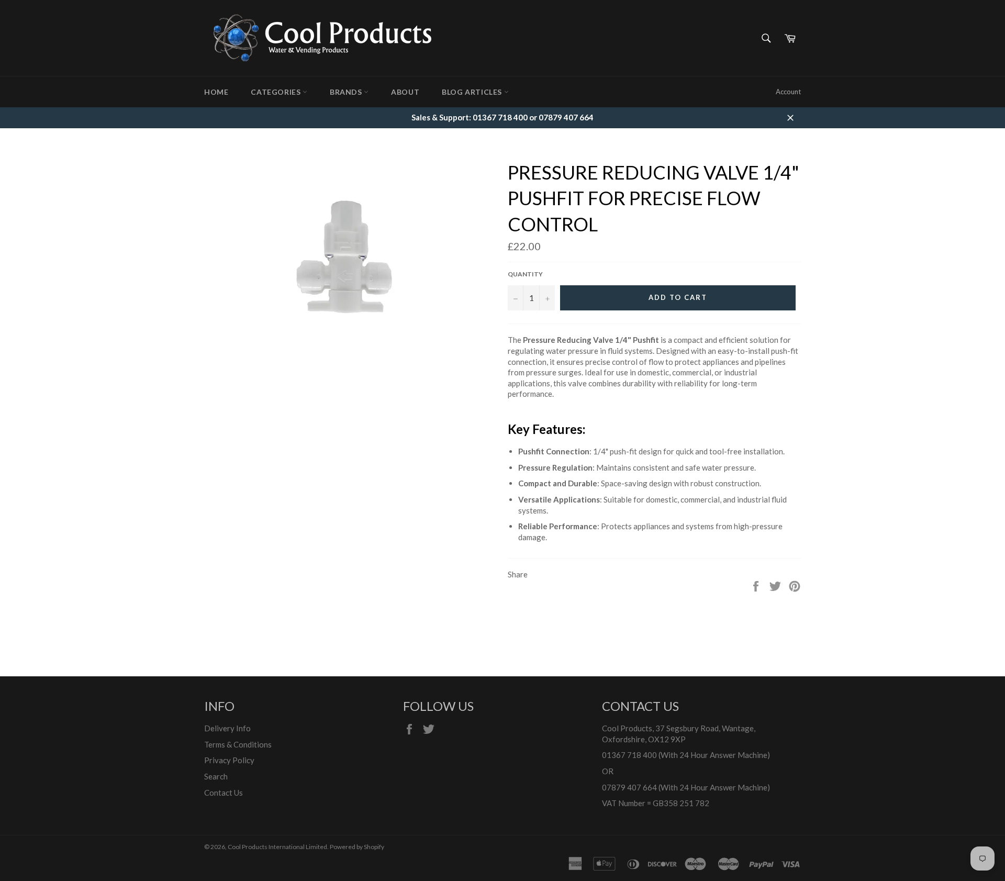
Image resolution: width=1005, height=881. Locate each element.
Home (216, 91)
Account (788, 91)
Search (216, 776)
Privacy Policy (229, 760)
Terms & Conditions (238, 744)
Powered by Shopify (357, 847)
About (405, 91)
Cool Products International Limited (277, 847)
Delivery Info (227, 728)
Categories (277, 91)
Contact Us (223, 792)
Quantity (525, 274)
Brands (347, 91)
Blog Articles (473, 91)
